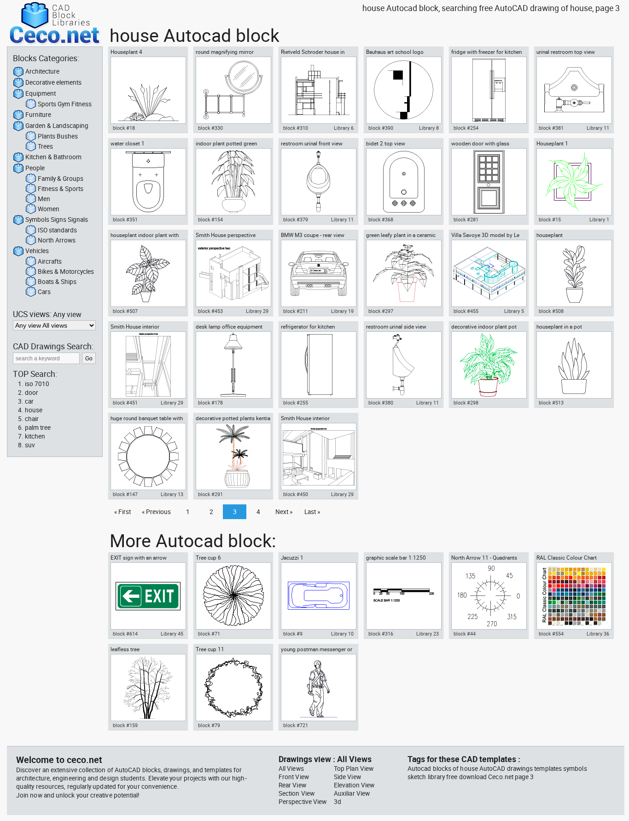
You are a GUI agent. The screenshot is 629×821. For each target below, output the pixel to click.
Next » (283, 512)
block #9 (293, 633)
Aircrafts (50, 261)
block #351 (125, 219)
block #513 (551, 402)
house (33, 410)
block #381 (551, 128)
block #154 (210, 219)
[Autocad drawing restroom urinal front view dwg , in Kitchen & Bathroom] (318, 181)
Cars (44, 292)
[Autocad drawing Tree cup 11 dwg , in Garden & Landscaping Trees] (233, 687)
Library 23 (427, 633)
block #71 (209, 633)
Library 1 (599, 219)
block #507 (125, 311)
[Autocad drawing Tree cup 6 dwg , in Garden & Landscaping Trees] (233, 596)
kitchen (35, 436)
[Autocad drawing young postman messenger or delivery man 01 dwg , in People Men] (318, 687)
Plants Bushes (58, 136)
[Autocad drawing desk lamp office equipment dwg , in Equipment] (233, 365)
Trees (45, 146)
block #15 (550, 219)
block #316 (380, 633)
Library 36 (598, 633)
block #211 (295, 311)
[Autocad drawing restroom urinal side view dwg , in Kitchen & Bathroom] (403, 365)
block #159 (125, 725)
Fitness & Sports (60, 189)
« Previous (156, 512)
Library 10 (342, 633)
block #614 (125, 633)
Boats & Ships (57, 282)
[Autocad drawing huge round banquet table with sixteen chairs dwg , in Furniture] (148, 456)
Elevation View (354, 785)
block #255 (295, 402)
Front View (294, 777)
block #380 (380, 402)
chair (32, 419)
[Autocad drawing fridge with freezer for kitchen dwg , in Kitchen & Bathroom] (488, 90)
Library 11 (598, 128)
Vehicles (37, 251)
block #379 (295, 219)
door (31, 392)
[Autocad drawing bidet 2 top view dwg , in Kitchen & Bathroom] (403, 181)
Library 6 (344, 128)
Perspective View (302, 802)
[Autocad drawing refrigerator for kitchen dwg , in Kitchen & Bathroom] (318, 365)
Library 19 (342, 311)
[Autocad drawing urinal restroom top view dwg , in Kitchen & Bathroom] (574, 90)
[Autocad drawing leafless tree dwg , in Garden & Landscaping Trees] (148, 687)
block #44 (465, 633)
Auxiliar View (352, 793)
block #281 (466, 219)
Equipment (40, 93)
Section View (296, 793)
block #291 (210, 494)
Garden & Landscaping (56, 125)
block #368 (380, 219)
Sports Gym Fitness (65, 104)
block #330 (210, 128)
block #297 (380, 311)
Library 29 (257, 311)
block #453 (210, 311)
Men (44, 199)
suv (30, 445)
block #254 (466, 128)
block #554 (551, 633)
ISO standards (57, 230)
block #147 (125, 494)
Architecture (42, 71)
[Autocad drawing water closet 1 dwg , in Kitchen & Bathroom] (148, 181)
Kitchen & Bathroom (53, 157)
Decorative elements (53, 82)
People (35, 168)
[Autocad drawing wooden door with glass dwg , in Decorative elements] (488, 181)
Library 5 (514, 311)
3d (337, 802)
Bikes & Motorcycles (66, 271)
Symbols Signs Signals (56, 219)
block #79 (209, 725)
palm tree (38, 427)
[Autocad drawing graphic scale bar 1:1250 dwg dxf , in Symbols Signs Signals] (403, 596)
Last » (312, 512)
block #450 (295, 494)
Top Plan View (353, 768)
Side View (347, 777)
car (29, 401)
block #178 (210, 402)
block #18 (124, 128)
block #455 (466, 311)
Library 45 (172, 633)
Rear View (292, 785)
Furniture (38, 114)
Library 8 (429, 128)
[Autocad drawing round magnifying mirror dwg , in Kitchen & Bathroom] (233, 90)
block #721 (295, 725)
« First (122, 512)
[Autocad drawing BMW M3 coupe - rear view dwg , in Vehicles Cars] (318, 273)
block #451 (125, 402)
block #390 (380, 128)
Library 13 (172, 494)
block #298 (466, 402)
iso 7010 (37, 384)
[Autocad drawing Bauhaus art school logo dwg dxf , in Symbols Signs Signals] (403, 90)
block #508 (551, 311)
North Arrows (57, 240)
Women (48, 209)
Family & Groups (60, 178)
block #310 (295, 128)
